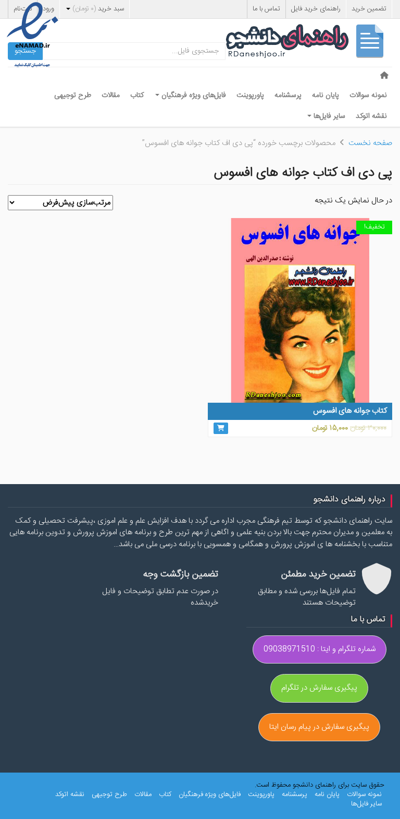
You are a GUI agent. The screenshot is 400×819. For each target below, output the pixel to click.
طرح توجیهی (72, 95)
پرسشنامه (288, 95)
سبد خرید (98, 9)
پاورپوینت (250, 95)
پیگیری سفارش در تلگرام (319, 687)
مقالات (111, 95)
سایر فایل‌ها (328, 116)
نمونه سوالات (368, 95)
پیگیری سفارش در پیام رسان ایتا (319, 726)
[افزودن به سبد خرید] (221, 428)
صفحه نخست (370, 143)
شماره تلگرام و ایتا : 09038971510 (320, 649)
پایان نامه (325, 95)
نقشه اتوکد (371, 116)
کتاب (137, 95)
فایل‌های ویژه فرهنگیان (192, 95)
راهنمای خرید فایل (316, 9)
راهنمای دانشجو (309, 43)
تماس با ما (266, 9)
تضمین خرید (369, 9)
